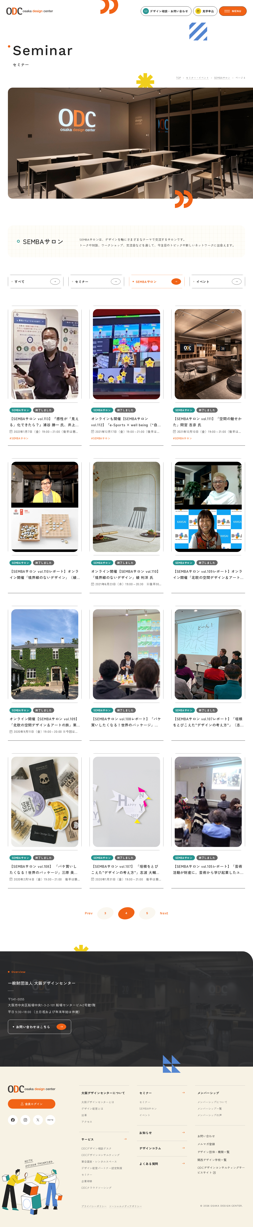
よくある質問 (148, 1164)
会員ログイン (34, 1104)
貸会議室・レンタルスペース (99, 1161)
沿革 (84, 1115)
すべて (20, 281)
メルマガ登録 (206, 1144)
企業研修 (86, 1181)
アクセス (86, 1122)
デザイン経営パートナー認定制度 (101, 1168)
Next (164, 913)
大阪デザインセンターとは (97, 1102)
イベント (203, 281)
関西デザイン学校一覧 (212, 1160)
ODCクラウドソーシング (96, 1188)
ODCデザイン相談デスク (96, 1148)
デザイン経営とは (92, 1108)
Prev (89, 913)
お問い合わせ (206, 1136)
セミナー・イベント (197, 77)
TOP (178, 77)
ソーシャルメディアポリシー (125, 1206)
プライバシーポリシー (94, 1206)
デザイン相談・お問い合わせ (169, 11)
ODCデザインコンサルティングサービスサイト (221, 1170)
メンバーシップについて (212, 1102)
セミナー (81, 281)
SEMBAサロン (222, 77)
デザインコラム (150, 1148)
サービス (87, 1139)
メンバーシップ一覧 (209, 1108)
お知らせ (145, 1133)
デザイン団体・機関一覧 (213, 1152)
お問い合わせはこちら (33, 1026)
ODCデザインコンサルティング (100, 1155)
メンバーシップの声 (209, 1115)
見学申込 (208, 11)
